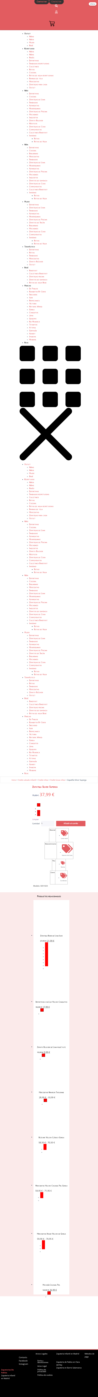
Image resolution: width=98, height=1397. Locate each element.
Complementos (35, 129)
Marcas (27, 285)
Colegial (32, 72)
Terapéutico (29, 246)
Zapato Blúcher (36, 261)
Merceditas (34, 81)
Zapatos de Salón (37, 222)
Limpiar (35, 819)
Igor (31, 297)
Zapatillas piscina (36, 276)
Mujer (31, 42)
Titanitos (33, 324)
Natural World (35, 306)
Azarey (32, 333)
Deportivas (34, 60)
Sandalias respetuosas (39, 63)
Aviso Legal (42, 1366)
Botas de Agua (40, 141)
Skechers (33, 294)
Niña (26, 144)
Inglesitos (33, 117)
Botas (32, 69)
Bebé (31, 45)
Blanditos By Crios (37, 291)
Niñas (31, 36)
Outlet (27, 33)
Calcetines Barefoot (38, 132)
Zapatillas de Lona (37, 99)
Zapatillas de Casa (37, 126)
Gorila (32, 309)
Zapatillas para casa (38, 84)
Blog (26, 342)
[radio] (38, 804)
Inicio (14, 780)
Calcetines (34, 66)
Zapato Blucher (36, 120)
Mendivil (32, 339)
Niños (31, 39)
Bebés (31, 57)
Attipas (32, 327)
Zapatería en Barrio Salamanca (69, 1367)
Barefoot (33, 270)
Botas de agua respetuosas (41, 75)
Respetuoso (29, 48)
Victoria (32, 303)
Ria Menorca (34, 321)
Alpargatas (34, 105)
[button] (59, 403)
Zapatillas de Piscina (38, 111)
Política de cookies (45, 1375)
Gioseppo (32, 318)
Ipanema (32, 336)
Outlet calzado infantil (27, 780)
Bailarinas (33, 153)
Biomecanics (34, 300)
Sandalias (33, 102)
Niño (26, 90)
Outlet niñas (43, 780)
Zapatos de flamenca (38, 180)
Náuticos (33, 123)
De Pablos (33, 288)
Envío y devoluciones (42, 1361)
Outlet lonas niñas (57, 780)
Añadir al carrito (71, 823)
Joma (31, 315)
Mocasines (33, 114)
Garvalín (33, 330)
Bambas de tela (36, 78)
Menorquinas (34, 108)
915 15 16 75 (41, 6)
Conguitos (33, 312)
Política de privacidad (41, 1370)
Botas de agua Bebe (38, 282)
